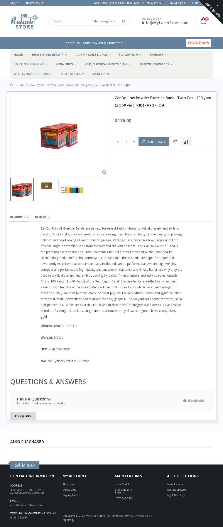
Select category (102, 21)
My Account (155, 3)
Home (12, 85)
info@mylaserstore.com (26, 505)
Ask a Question (195, 400)
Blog (195, 3)
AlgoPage (69, 520)
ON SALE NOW (198, 43)
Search (124, 21)
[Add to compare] (186, 141)
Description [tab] (19, 217)
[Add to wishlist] (175, 141)
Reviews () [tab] (42, 217)
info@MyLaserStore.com (165, 22)
